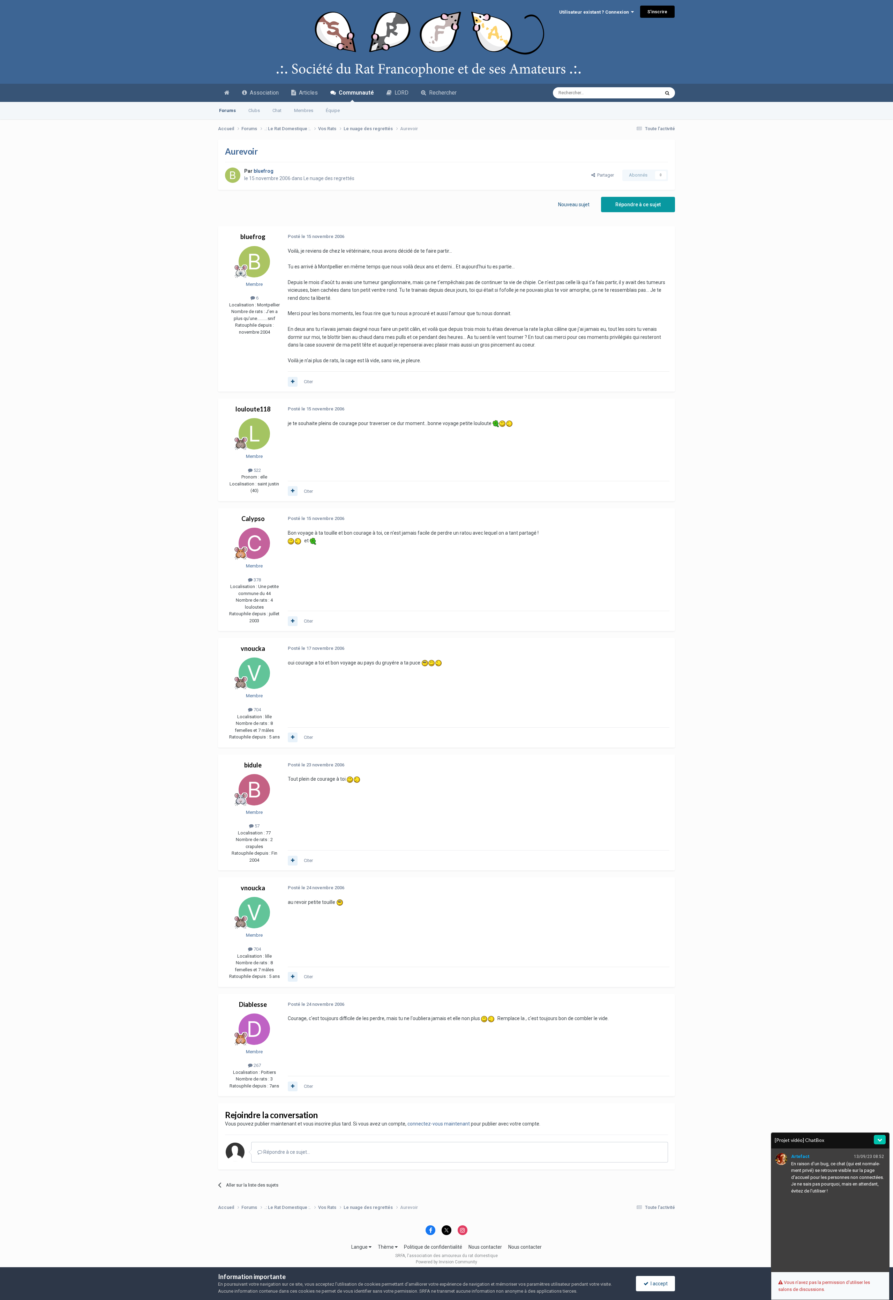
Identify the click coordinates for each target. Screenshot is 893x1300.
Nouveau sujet (574, 204)
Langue (360, 1247)
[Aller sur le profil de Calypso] (254, 543)
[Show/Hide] (880, 1139)
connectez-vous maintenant (438, 1124)
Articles (307, 92)
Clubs (254, 110)
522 (257, 470)
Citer (308, 381)
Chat (277, 110)
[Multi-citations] (293, 382)
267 (257, 1065)
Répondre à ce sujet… (286, 1152)
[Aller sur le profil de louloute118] (254, 434)
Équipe (333, 110)
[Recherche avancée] (667, 92)
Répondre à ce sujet (638, 204)
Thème (386, 1247)
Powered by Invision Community (446, 1262)
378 (257, 579)
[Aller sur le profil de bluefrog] (232, 175)
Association (263, 92)
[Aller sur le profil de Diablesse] (254, 1029)
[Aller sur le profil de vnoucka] (254, 673)
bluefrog (252, 236)
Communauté (355, 92)
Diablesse (253, 1004)
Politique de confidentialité (433, 1247)
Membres (303, 110)
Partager (604, 175)
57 (257, 826)
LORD (400, 92)
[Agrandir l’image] (496, 423)
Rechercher (441, 92)
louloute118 (252, 409)
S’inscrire (657, 11)
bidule (253, 765)
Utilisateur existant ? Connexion (595, 12)
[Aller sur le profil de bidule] (254, 789)
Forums (227, 110)
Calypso (253, 518)
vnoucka (253, 648)
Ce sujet (642, 92)
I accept (658, 1283)
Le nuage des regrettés (328, 178)
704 (257, 709)
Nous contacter (485, 1247)
